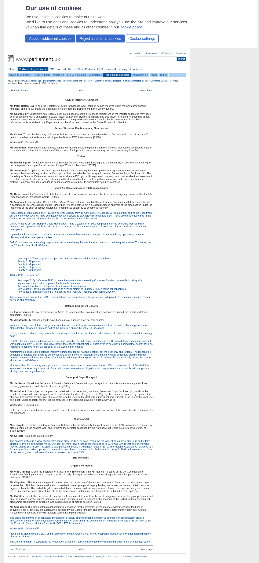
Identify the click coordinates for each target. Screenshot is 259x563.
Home (12, 69)
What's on (58, 74)
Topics (163, 74)
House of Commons (20, 74)
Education (136, 69)
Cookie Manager (140, 556)
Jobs (70, 556)
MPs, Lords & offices (62, 69)
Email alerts (151, 53)
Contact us (181, 53)
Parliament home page (30, 81)
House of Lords (42, 74)
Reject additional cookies (100, 38)
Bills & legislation (76, 74)
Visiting (123, 69)
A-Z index (12, 556)
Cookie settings (142, 38)
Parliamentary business (33, 69)
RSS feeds (166, 53)
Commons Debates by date (135, 81)
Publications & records (117, 74)
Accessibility (136, 53)
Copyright (99, 556)
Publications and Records (79, 81)
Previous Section (19, 90)
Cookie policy (126, 556)
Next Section (17, 549)
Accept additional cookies (50, 38)
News (154, 74)
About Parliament (87, 69)
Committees (95, 74)
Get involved (108, 69)
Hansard (97, 81)
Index (81, 90)
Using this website (83, 556)
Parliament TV (140, 74)
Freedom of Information (54, 556)
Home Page (146, 90)
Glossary (23, 556)
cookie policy (131, 27)
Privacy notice (112, 556)
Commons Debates (112, 81)
